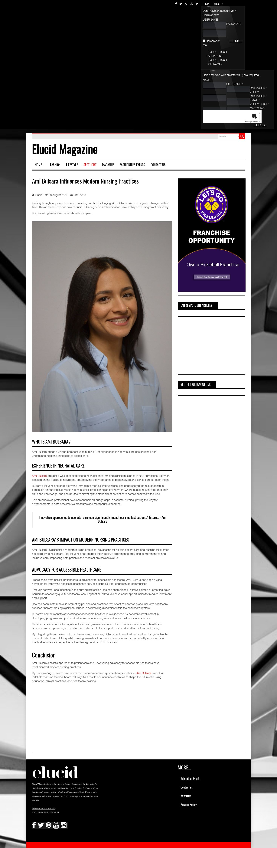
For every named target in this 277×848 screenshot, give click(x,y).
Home (39, 165)
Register (260, 125)
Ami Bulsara (39, 475)
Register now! (211, 14)
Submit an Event (190, 778)
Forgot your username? (217, 61)
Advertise (186, 796)
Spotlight (89, 165)
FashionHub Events (132, 165)
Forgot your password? (217, 53)
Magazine (108, 165)
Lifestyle (72, 165)
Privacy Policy (189, 804)
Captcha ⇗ (252, 121)
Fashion (55, 165)
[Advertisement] (206, 346)
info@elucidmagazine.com (43, 808)
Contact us (158, 165)
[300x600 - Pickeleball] (212, 234)
